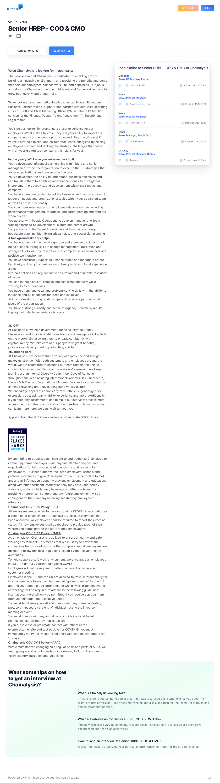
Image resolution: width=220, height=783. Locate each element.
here (33, 408)
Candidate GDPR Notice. (82, 417)
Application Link (27, 50)
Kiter (207, 8)
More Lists (188, 8)
